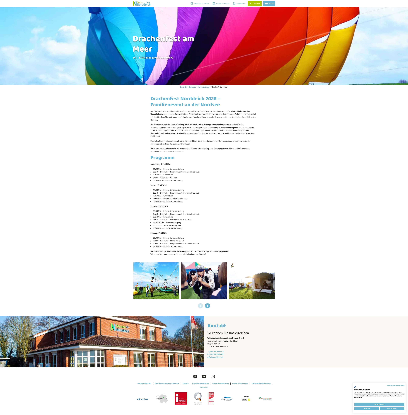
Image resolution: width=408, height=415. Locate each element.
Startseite (183, 87)
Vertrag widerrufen (144, 384)
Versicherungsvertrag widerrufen (167, 384)
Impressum (204, 387)
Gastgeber (192, 87)
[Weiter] (207, 305)
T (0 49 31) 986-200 (215, 351)
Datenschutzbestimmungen (395, 385)
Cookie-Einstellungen (240, 384)
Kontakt (186, 384)
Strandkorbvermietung (200, 384)
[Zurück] (200, 305)
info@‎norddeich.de (215, 357)
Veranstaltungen (204, 87)
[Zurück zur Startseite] (142, 3)
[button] (200, 3)
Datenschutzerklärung (220, 384)
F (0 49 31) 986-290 (215, 354)
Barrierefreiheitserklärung (261, 384)
